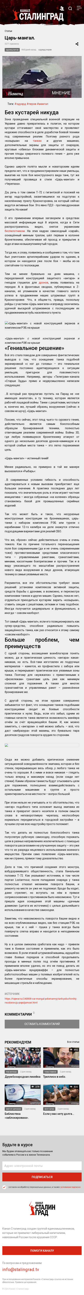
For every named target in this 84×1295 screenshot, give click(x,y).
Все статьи (73, 1042)
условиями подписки (70, 1187)
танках (37, 140)
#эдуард (20, 103)
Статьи (8, 31)
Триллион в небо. (54, 1076)
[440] (61, 1094)
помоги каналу (42, 1250)
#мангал (42, 103)
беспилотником (15, 231)
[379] (23, 1094)
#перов (31, 103)
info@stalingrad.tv (20, 1269)
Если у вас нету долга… (58, 1113)
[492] (61, 1057)
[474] (23, 1057)
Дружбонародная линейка (22, 1076)
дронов (43, 282)
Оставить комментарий (42, 1024)
